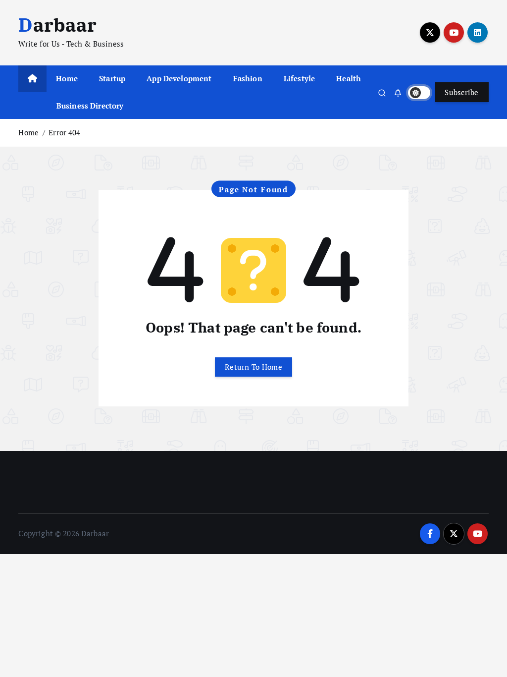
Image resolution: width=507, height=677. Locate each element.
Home (67, 78)
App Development (179, 78)
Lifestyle (299, 78)
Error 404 (64, 132)
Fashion (247, 78)
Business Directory (90, 106)
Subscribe (462, 92)
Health (348, 78)
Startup (112, 78)
